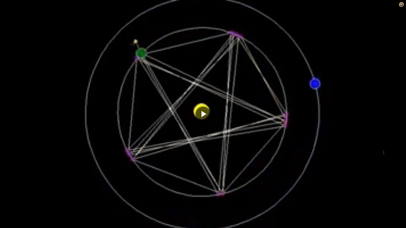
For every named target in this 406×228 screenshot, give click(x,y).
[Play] (203, 114)
